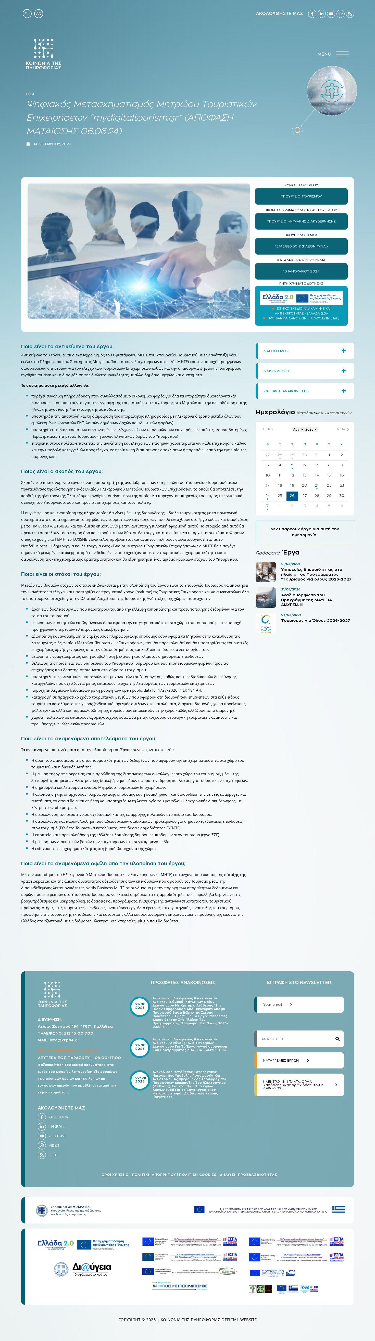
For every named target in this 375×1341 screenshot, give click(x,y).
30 (304, 455)
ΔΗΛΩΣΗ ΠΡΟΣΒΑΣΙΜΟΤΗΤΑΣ (248, 1174)
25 (280, 495)
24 (267, 495)
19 (292, 485)
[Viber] (340, 14)
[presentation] (342, 54)
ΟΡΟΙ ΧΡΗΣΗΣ (115, 1174)
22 (329, 485)
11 (280, 475)
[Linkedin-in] (322, 14)
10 (268, 475)
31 (317, 455)
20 (304, 485)
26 (292, 495)
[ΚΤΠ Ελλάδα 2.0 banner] (301, 297)
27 (267, 455)
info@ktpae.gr (64, 1040)
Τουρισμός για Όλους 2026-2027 (315, 620)
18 (280, 485)
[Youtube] (331, 14)
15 (329, 475)
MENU (324, 54)
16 (342, 475)
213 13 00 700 (78, 1033)
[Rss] (350, 14)
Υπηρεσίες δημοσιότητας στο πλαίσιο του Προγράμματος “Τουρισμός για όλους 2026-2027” (317, 574)
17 (268, 485)
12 (292, 475)
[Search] (337, 1039)
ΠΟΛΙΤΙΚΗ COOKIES (197, 1174)
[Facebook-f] (312, 14)
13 (305, 475)
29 (292, 455)
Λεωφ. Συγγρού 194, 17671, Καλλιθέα (75, 1026)
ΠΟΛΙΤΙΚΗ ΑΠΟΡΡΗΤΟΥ (154, 1174)
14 (317, 475)
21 (317, 485)
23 (342, 485)
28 (280, 455)
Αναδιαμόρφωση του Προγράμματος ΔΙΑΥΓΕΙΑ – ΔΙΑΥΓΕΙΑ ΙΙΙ (308, 600)
